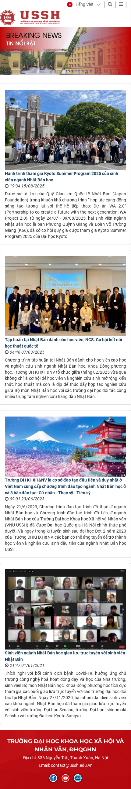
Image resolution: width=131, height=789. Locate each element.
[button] (80, 5)
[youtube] (65, 778)
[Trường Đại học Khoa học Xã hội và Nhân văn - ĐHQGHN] (7, 17)
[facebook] (53, 778)
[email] (78, 778)
